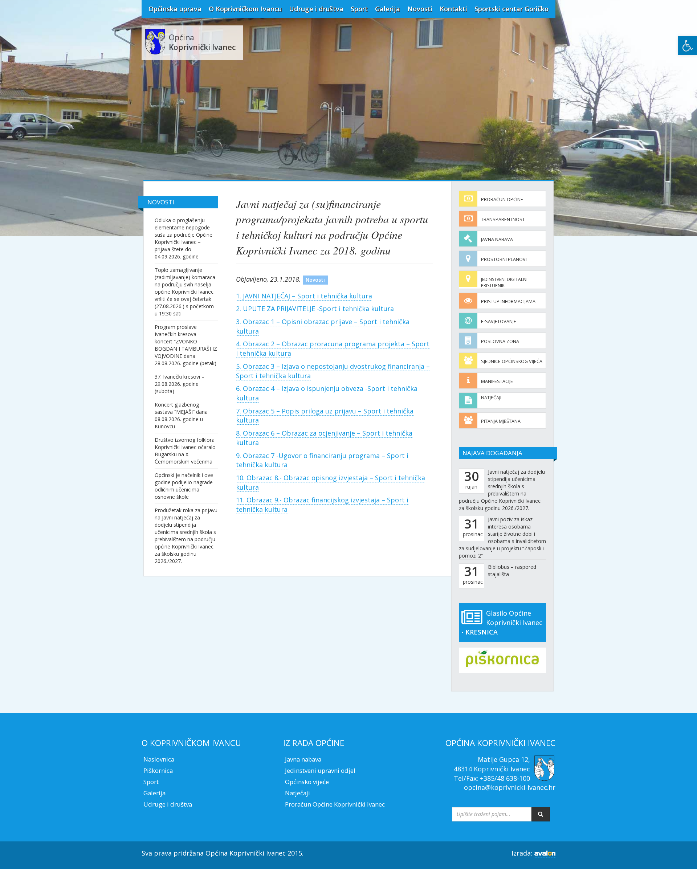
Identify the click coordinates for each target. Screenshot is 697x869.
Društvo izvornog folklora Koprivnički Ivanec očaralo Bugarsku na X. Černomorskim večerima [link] (185, 450)
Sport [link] (359, 8)
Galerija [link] (387, 8)
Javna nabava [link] (497, 239)
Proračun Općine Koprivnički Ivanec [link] (335, 804)
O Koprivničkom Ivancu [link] (245, 8)
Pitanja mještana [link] (501, 421)
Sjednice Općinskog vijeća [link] (511, 361)
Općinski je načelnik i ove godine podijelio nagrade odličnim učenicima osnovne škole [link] (184, 486)
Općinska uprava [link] (174, 8)
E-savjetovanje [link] (498, 321)
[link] (687, 45)
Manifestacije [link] (497, 381)
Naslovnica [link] (158, 759)
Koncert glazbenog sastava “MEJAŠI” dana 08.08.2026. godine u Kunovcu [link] (181, 415)
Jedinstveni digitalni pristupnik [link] (504, 282)
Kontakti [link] (453, 8)
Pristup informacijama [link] (508, 301)
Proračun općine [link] (502, 199)
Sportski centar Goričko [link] (511, 8)
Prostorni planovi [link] (504, 259)
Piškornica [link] (158, 770)
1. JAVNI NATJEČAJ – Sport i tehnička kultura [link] (304, 295)
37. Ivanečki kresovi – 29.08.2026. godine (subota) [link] (179, 384)
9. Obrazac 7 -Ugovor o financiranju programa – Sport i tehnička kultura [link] (322, 460)
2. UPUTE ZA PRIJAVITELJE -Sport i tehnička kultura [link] (315, 308)
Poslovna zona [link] (500, 341)
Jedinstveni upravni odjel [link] (320, 770)
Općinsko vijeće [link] (307, 782)
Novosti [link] (419, 8)
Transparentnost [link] (503, 219)
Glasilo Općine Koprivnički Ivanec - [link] (501, 622)
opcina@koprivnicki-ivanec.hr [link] (509, 787)
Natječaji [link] (491, 398)
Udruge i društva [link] (316, 8)
